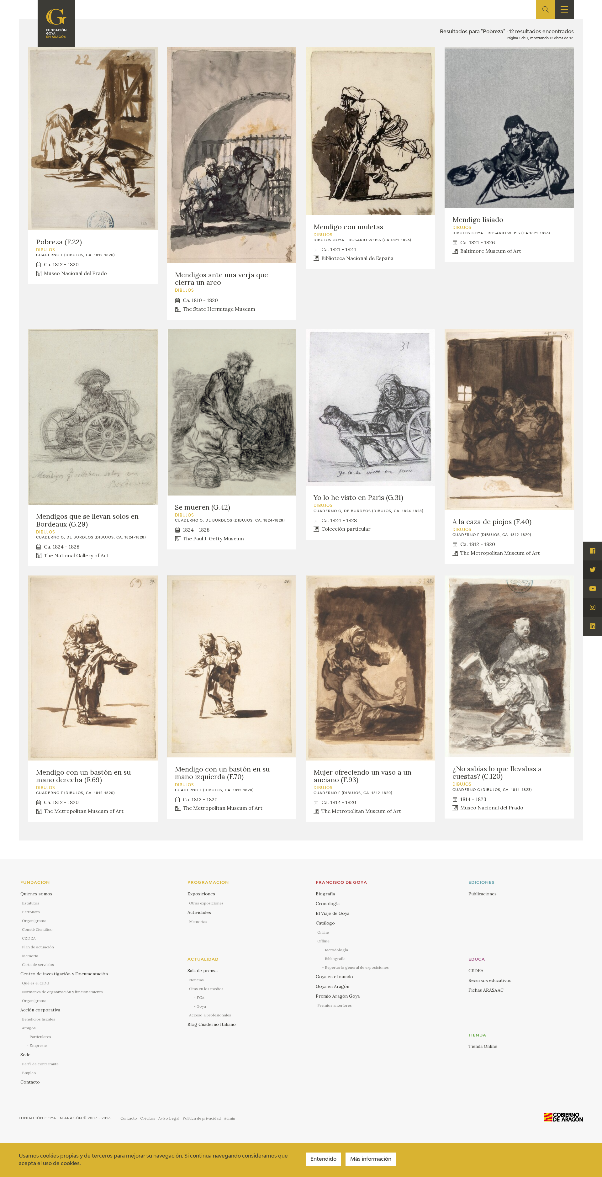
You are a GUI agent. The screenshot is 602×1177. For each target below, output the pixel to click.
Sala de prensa (202, 970)
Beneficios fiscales (38, 1019)
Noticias (196, 980)
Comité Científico (37, 929)
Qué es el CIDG (35, 983)
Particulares (40, 1036)
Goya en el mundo (334, 976)
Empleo (29, 1072)
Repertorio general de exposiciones (357, 967)
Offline (323, 941)
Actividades (199, 912)
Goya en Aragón (332, 986)
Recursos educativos (489, 980)
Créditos (147, 1118)
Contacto (30, 1082)
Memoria (30, 955)
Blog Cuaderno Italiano (211, 1024)
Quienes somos (36, 894)
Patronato (31, 911)
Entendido (323, 1159)
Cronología (328, 903)
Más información (370, 1159)
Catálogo (325, 923)
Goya (201, 1006)
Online (323, 932)
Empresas (38, 1045)
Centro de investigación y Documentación (64, 974)
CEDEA (29, 938)
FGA (200, 997)
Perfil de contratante (40, 1064)
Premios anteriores (334, 1005)
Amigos (29, 1028)
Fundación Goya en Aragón (50, 1118)
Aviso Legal (168, 1118)
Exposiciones (201, 894)
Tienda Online (482, 1046)
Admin (229, 1118)
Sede (25, 1055)
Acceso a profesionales (210, 1015)
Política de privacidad (201, 1118)
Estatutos (30, 903)
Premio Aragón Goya (338, 996)
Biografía (325, 894)
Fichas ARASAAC (486, 990)
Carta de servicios (38, 964)
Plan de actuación (38, 947)
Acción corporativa (40, 1010)
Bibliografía (335, 958)
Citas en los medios (206, 988)
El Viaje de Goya (332, 913)
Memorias (198, 921)
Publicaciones (482, 894)
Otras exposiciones (206, 903)
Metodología (336, 949)
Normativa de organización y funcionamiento (62, 991)
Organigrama (34, 920)
